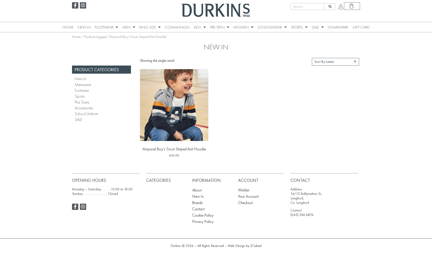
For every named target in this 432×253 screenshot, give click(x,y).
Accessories (84, 107)
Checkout (245, 202)
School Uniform (86, 113)
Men (126, 27)
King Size (147, 27)
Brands (197, 202)
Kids (197, 27)
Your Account (248, 196)
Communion (177, 27)
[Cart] (352, 6)
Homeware (338, 27)
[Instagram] (83, 5)
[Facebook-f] (75, 5)
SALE (315, 27)
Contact (198, 208)
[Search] (329, 6)
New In (84, 27)
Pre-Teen (217, 27)
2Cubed (255, 245)
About (197, 190)
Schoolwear (269, 27)
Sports (297, 27)
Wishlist (243, 190)
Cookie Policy (203, 215)
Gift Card (361, 27)
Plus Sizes (82, 102)
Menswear (83, 84)
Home (68, 27)
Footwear (104, 27)
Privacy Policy (203, 221)
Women (241, 27)
